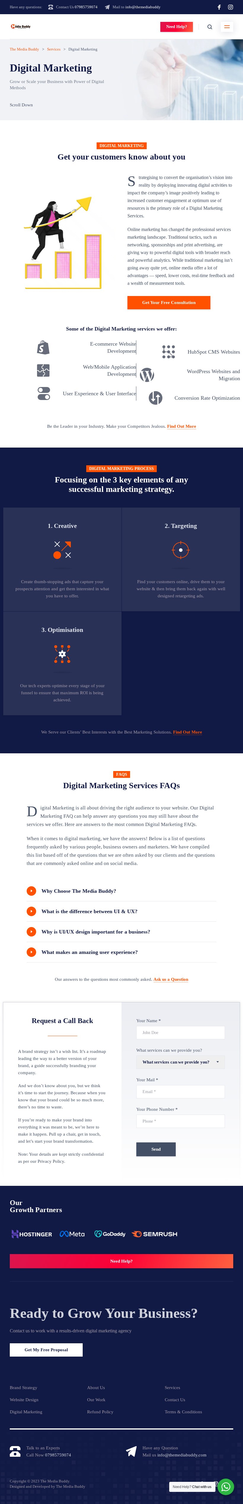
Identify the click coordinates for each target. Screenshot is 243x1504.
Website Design (24, 1399)
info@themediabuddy (143, 7)
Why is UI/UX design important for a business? (95, 932)
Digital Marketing (26, 1411)
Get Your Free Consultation (169, 302)
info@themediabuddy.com (182, 1455)
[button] (121, 891)
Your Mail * (147, 1079)
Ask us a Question (171, 979)
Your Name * (148, 1020)
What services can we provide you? (169, 1050)
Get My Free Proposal (46, 1349)
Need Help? (176, 27)
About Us (96, 1387)
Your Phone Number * (157, 1109)
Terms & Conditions (183, 1411)
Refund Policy (100, 1411)
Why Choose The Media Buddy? (78, 891)
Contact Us (175, 1399)
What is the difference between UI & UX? (89, 911)
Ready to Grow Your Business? (104, 1313)
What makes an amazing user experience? (89, 952)
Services (172, 1387)
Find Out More (181, 426)
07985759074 (86, 7)
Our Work (96, 1399)
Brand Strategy (23, 1387)
